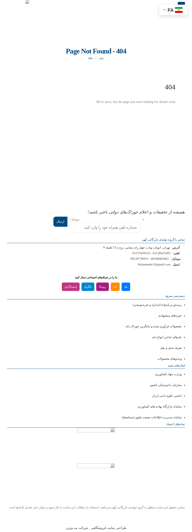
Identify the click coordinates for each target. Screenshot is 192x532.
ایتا (115, 286)
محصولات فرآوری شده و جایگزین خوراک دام (154, 326)
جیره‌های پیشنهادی (170, 315)
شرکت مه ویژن (77, 528)
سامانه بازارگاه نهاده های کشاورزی (160, 406)
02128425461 (162, 253)
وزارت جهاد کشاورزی (168, 374)
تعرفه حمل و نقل (171, 348)
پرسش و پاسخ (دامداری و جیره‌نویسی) (157, 304)
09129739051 (139, 258)
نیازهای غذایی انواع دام (167, 337)
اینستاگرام (71, 286)
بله (125, 286)
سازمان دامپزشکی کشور (166, 385)
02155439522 (141, 253)
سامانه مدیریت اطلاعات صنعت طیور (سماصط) (152, 417)
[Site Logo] (17, 4)
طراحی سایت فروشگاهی (108, 528)
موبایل (74, 219)
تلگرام (88, 286)
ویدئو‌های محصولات (169, 358)
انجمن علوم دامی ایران (167, 395)
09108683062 (160, 258)
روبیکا (102, 286)
